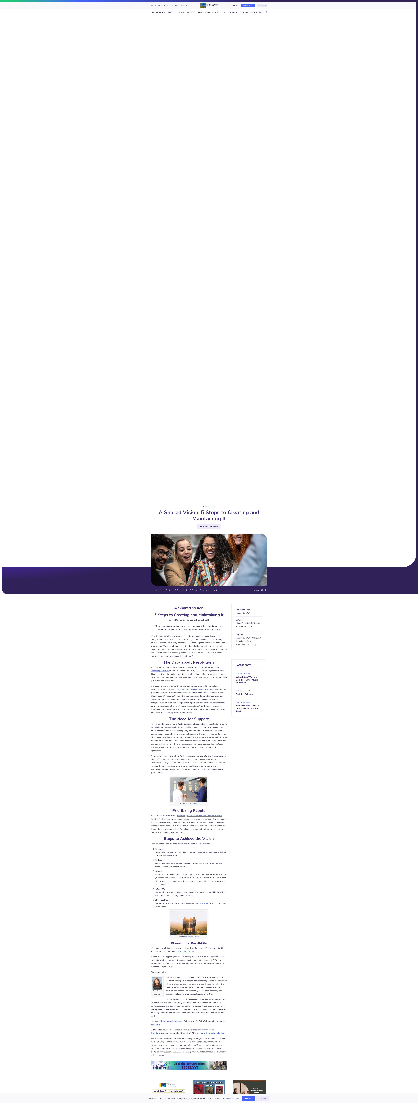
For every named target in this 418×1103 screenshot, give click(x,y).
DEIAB (224, 12)
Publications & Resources (162, 12)
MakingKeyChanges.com (172, 1021)
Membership (163, 5)
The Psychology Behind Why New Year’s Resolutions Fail (192, 689)
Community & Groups (186, 12)
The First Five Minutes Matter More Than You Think (247, 708)
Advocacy (234, 12)
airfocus (187, 803)
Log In (263, 5)
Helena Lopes (188, 936)
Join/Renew (248, 5)
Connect (234, 5)
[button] (266, 12)
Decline (263, 1098)
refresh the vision (186, 951)
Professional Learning (208, 12)
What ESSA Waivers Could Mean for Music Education (247, 680)
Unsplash (194, 803)
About (153, 5)
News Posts (165, 590)
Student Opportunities (252, 12)
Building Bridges (244, 694)
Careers (184, 5)
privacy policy (234, 1098)
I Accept (248, 1098)
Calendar (175, 5)
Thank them (201, 903)
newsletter (155, 1024)
